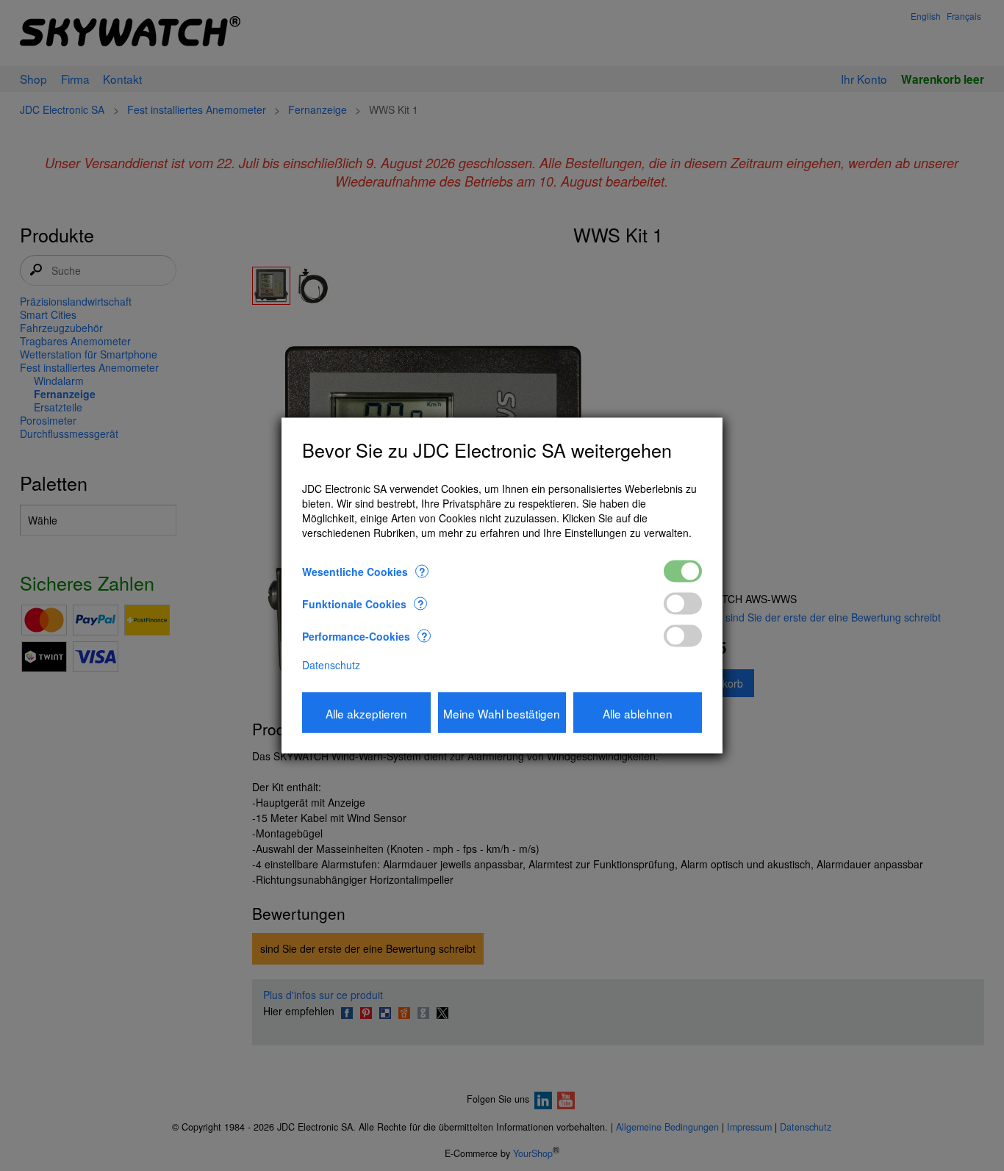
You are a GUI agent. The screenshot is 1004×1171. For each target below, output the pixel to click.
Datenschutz (331, 664)
